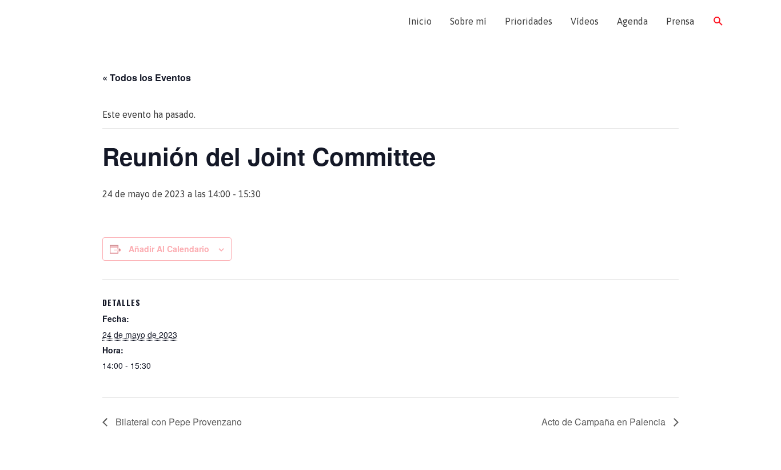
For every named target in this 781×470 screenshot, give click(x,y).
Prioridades (528, 21)
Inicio (420, 21)
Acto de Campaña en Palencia (604, 421)
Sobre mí (468, 21)
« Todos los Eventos (146, 77)
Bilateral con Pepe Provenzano (177, 421)
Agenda (632, 21)
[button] (718, 21)
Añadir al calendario (169, 248)
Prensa (680, 21)
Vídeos (585, 21)
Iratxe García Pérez (114, 21)
